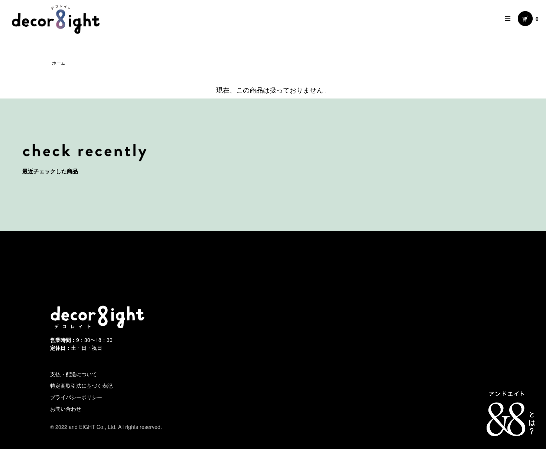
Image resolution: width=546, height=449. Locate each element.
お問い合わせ (65, 408)
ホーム (58, 62)
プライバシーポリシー (76, 397)
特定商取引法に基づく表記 (81, 385)
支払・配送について (73, 374)
